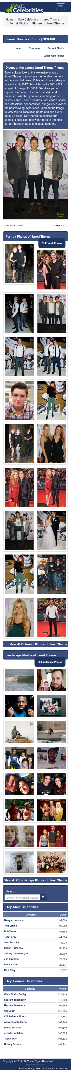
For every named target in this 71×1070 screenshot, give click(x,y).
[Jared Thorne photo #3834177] (19, 313)
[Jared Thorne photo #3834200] (19, 487)
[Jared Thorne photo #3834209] (52, 487)
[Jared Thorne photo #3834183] (19, 758)
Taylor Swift (10, 1038)
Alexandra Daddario (15, 1022)
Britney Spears (12, 1044)
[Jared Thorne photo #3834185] (52, 862)
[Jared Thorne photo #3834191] (19, 574)
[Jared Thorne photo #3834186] (19, 400)
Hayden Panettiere (14, 1005)
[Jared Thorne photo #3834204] (19, 862)
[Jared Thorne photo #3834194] (19, 680)
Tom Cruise (10, 925)
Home (18, 48)
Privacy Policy (26, 1068)
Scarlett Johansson (15, 999)
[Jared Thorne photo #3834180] (52, 313)
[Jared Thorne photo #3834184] (19, 531)
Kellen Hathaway (13, 948)
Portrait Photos (56, 48)
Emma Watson (12, 1027)
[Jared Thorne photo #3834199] (52, 400)
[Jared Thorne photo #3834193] (52, 758)
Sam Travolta (11, 942)
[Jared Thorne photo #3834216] (52, 531)
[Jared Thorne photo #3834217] (52, 810)
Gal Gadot (9, 1010)
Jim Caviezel (11, 959)
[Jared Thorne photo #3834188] (52, 574)
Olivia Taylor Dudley (15, 994)
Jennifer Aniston (13, 1033)
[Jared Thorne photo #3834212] (52, 618)
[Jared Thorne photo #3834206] (19, 618)
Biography (34, 48)
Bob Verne (10, 931)
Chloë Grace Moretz (15, 1016)
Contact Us (62, 1068)
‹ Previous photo (14, 225)
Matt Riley (9, 970)
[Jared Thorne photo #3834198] (19, 444)
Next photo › (59, 225)
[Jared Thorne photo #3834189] (19, 732)
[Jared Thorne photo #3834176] (19, 264)
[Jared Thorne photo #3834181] (52, 357)
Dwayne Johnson (13, 920)
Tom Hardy (10, 937)
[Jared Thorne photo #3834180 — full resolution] (35, 175)
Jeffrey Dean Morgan (16, 953)
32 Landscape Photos (50, 662)
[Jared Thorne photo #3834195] (52, 706)
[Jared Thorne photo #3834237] (52, 784)
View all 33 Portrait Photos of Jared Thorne (38, 644)
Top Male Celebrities (22, 906)
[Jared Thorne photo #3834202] (19, 836)
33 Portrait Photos (52, 243)
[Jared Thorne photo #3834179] (52, 680)
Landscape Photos (54, 55)
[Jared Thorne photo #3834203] (52, 444)
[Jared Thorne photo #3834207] (52, 732)
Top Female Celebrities (24, 981)
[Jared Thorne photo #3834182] (19, 810)
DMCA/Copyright (45, 1068)
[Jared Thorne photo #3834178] (19, 357)
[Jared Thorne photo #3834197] (52, 836)
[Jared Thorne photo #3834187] (52, 270)
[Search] (43, 897)
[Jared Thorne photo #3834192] (19, 706)
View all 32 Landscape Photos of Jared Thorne (35, 880)
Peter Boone (11, 964)
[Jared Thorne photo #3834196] (19, 784)
